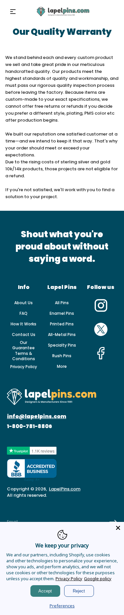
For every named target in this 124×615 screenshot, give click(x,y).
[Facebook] (101, 358)
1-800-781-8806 (29, 426)
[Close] (118, 528)
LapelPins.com (64, 489)
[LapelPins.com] (63, 11)
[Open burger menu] (13, 11)
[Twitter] (101, 335)
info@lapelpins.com (36, 416)
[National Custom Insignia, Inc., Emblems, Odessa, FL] (32, 470)
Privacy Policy (69, 579)
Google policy (97, 579)
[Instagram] (101, 311)
